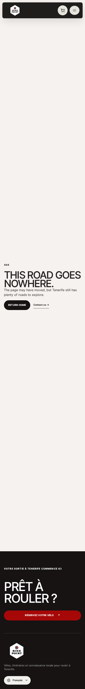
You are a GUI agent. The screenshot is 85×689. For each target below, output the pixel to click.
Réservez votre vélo (42, 615)
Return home (17, 305)
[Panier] (63, 10)
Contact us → (41, 304)
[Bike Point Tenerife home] (15, 10)
